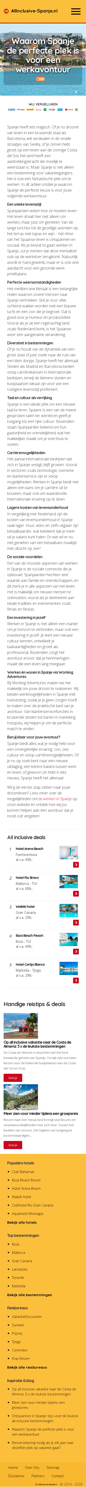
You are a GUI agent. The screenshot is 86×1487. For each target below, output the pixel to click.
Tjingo (16, 1341)
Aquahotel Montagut (27, 1213)
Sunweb (18, 1325)
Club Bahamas (23, 1171)
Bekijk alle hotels (22, 1222)
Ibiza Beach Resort (26, 1180)
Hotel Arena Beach (26, 1188)
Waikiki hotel (21, 1197)
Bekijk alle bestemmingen (29, 1295)
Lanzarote (19, 1269)
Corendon (19, 1350)
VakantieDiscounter (27, 1316)
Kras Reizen (21, 1358)
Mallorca (18, 1252)
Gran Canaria (22, 1261)
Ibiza (15, 1244)
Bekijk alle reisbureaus (27, 1367)
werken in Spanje (57, 798)
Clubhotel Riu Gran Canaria (32, 1205)
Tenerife (18, 1277)
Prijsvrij (17, 1333)
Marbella (18, 1286)
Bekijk (13, 1078)
